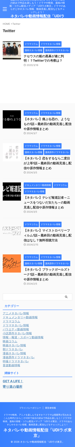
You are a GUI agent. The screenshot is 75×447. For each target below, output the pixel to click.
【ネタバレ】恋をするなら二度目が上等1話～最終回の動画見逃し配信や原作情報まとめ (48, 163)
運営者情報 (50, 407)
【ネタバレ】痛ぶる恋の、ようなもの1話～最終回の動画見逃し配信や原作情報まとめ (48, 124)
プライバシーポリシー (30, 407)
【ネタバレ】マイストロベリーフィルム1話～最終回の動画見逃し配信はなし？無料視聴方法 (48, 235)
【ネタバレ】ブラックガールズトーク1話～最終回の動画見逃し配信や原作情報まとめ (48, 274)
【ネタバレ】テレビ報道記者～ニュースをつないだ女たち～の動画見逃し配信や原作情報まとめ (47, 202)
